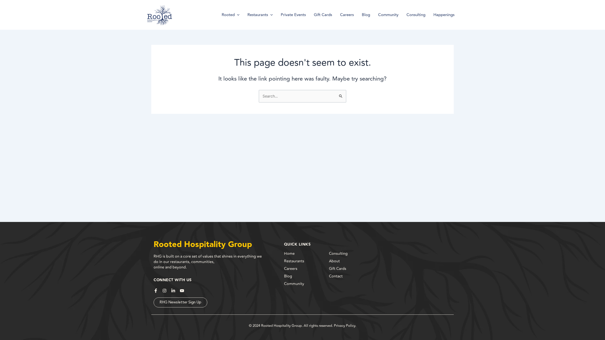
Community (294, 284)
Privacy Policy (344, 325)
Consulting (338, 253)
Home (289, 253)
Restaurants (294, 261)
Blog (288, 276)
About (334, 261)
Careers (290, 269)
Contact (336, 276)
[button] (237, 15)
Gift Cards (337, 269)
